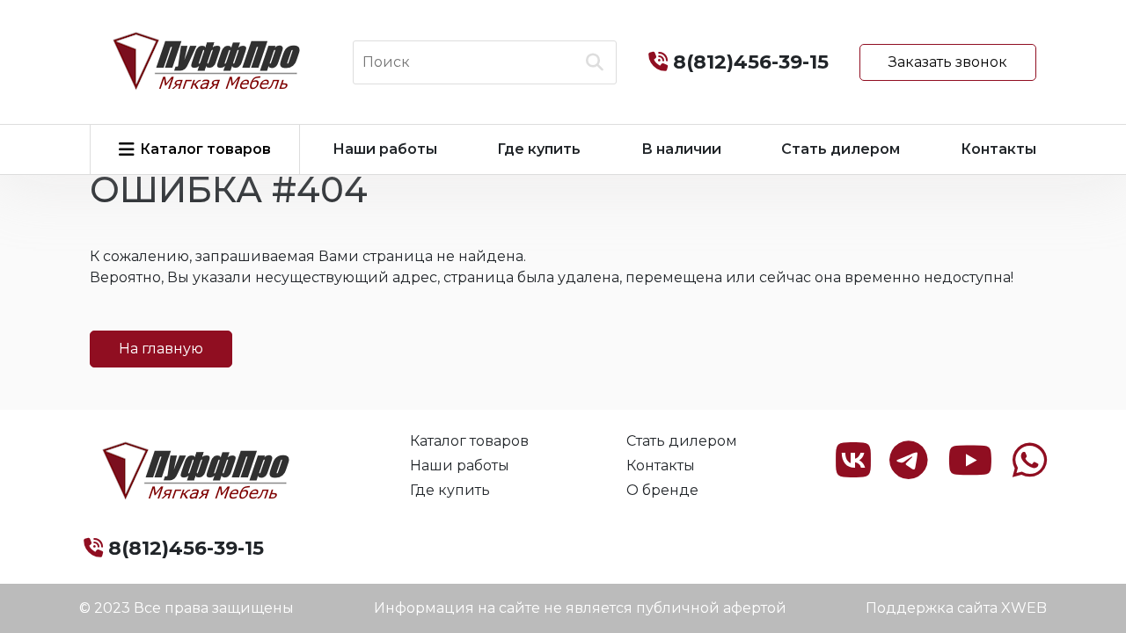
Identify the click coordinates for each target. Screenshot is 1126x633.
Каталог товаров (469, 441)
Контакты (998, 149)
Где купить (539, 149)
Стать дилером (840, 149)
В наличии (681, 149)
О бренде (662, 490)
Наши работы (385, 149)
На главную (161, 348)
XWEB (1024, 608)
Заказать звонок (947, 62)
